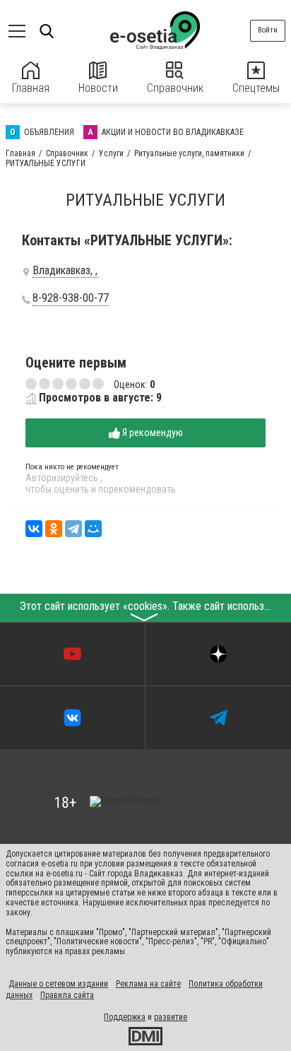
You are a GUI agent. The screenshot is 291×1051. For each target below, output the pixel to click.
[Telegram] (73, 528)
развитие (170, 1017)
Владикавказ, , (64, 270)
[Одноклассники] (53, 528)
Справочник (175, 88)
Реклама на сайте (148, 984)
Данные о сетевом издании (58, 984)
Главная (30, 88)
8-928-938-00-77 (70, 298)
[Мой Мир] (93, 528)
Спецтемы (256, 88)
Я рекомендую (151, 432)
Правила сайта (67, 995)
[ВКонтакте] (33, 528)
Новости (98, 88)
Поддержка (125, 1017)
